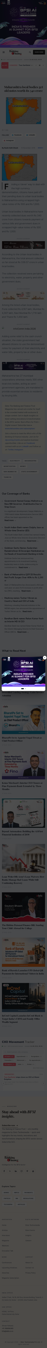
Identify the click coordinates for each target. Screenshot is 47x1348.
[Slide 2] (25, 688)
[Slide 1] (22, 688)
